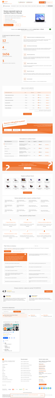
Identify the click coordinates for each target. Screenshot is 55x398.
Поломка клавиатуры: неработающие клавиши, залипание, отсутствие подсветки (23, 148)
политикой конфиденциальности (14, 131)
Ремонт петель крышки (8, 105)
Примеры (3, 367)
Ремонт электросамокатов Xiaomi (26, 373)
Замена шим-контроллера (9, 100)
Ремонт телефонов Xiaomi (25, 361)
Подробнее (10, 226)
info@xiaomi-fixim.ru (42, 369)
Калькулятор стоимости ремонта (7, 379)
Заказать (47, 95)
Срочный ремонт (5, 364)
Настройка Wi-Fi (7, 102)
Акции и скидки (4, 376)
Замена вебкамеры (8, 107)
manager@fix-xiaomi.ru (42, 371)
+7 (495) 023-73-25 (33, 316)
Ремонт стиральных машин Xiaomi (26, 379)
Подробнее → (47, 144)
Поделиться (39, 388)
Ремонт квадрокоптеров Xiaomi (26, 370)
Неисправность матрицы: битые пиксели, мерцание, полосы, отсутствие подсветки (23, 145)
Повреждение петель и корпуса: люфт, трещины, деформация (23, 155)
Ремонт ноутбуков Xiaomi (25, 363)
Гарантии (3, 373)
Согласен (42, 395)
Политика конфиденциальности (27, 392)
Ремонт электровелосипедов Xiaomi (26, 375)
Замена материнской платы (9, 95)
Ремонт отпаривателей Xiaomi (25, 372)
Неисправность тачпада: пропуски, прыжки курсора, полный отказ (23, 152)
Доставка (3, 370)
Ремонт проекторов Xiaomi (25, 366)
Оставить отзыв (48, 291)
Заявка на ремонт (5, 378)
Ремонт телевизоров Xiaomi (25, 368)
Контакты (3, 375)
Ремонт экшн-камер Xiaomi (25, 377)
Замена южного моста (8, 97)
